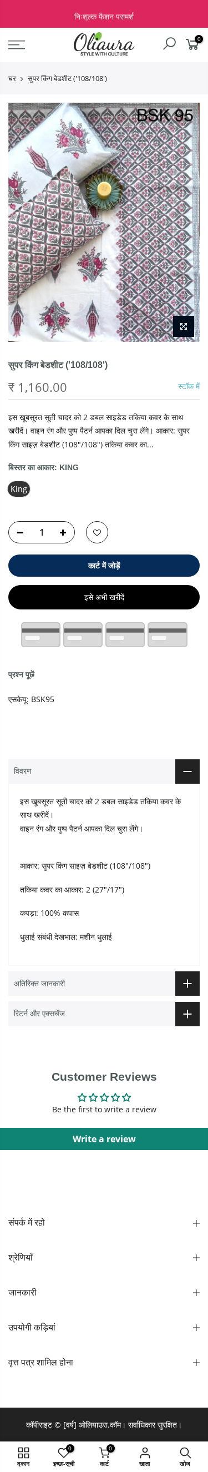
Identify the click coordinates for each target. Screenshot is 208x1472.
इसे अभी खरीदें (104, 597)
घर (12, 78)
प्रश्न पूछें (21, 674)
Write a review (104, 1139)
